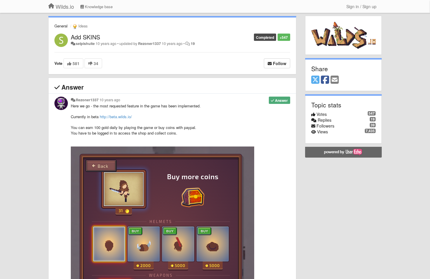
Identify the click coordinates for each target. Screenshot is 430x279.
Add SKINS (85, 37)
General (61, 26)
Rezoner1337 (149, 43)
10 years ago (109, 99)
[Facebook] (325, 80)
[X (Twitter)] (315, 80)
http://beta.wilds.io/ (116, 116)
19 (193, 43)
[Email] (335, 80)
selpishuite (85, 43)
